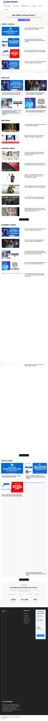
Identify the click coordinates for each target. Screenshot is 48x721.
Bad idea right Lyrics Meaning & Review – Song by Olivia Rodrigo (35, 125)
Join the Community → (24, 19)
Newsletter (33, 5)
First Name (40, 620)
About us (26, 613)
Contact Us (26, 615)
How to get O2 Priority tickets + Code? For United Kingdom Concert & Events (36, 574)
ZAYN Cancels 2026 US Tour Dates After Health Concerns (34, 365)
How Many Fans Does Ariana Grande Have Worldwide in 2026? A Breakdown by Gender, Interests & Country (11, 112)
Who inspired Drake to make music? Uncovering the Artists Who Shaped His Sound (34, 275)
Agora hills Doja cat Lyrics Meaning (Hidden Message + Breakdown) (34, 136)
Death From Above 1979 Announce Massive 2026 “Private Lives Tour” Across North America (34, 176)
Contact (6, 9)
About (40, 5)
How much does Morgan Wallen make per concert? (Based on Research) (36, 111)
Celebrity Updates (25, 5)
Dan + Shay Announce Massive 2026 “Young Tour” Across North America (34, 198)
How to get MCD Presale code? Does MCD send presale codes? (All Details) (35, 51)
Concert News (7, 5)
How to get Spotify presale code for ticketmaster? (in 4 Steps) (34, 28)
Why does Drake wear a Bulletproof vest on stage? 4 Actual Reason (35, 93)
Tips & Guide (16, 5)
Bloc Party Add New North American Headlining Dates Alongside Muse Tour (35, 164)
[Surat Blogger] (10, 2)
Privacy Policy (27, 619)
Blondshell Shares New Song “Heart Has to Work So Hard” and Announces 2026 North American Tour (35, 210)
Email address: (39, 627)
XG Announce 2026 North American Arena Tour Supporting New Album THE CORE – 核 (34, 154)
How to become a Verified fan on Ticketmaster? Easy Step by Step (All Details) (35, 40)
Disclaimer (26, 617)
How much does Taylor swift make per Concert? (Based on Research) (35, 62)
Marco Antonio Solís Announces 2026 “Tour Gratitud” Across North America (35, 186)
